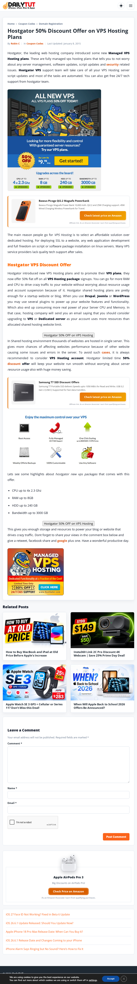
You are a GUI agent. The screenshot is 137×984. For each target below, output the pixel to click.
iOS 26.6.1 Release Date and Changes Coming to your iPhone (44, 940)
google (62, 541)
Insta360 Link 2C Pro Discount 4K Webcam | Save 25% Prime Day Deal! (99, 653)
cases (106, 352)
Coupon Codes (26, 23)
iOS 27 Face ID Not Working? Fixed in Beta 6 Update (38, 914)
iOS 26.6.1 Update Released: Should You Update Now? (39, 923)
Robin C (15, 43)
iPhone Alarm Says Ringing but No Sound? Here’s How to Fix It (44, 949)
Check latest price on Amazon (103, 215)
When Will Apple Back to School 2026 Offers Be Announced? (99, 706)
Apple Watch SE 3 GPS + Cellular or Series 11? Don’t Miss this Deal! (34, 706)
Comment (15, 743)
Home (11, 23)
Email (12, 803)
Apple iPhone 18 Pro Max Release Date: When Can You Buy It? (44, 932)
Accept (110, 978)
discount (14, 364)
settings (93, 980)
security (112, 64)
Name (12, 788)
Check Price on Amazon (68, 891)
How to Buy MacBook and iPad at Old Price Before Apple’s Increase (32, 653)
